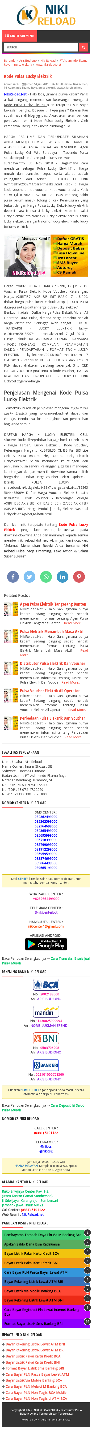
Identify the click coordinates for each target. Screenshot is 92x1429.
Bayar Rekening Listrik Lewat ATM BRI (33, 1281)
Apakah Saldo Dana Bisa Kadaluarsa (32, 1244)
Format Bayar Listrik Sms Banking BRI (33, 1323)
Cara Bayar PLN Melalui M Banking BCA (36, 1386)
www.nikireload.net (69, 87)
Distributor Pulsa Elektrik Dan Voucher (52, 663)
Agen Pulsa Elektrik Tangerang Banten (53, 604)
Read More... (73, 623)
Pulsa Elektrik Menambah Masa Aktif (52, 631)
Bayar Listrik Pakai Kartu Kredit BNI (31, 1263)
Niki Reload (80, 84)
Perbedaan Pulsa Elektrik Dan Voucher (52, 718)
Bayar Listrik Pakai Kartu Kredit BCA (31, 1253)
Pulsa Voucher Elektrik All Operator (50, 690)
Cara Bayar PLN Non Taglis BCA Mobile (36, 1392)
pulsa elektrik (46, 87)
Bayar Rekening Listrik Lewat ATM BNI (33, 1300)
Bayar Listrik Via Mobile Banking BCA (32, 1291)
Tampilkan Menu (21, 36)
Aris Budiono (64, 84)
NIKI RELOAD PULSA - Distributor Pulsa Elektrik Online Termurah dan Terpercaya (51, 1411)
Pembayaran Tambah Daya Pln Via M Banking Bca (42, 1234)
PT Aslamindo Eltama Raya (20, 87)
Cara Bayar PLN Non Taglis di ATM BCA (36, 1398)
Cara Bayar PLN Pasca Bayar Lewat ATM (35, 1272)
